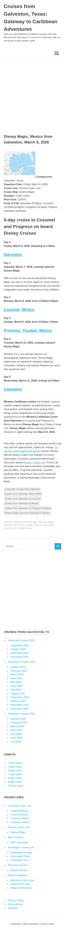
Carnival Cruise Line (19, 805)
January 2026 (18, 718)
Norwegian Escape (21, 852)
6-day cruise (15, 770)
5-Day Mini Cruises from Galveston (22, 489)
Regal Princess (19, 870)
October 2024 (18, 649)
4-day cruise (15, 763)
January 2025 (18, 667)
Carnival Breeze (20, 810)
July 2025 (16, 689)
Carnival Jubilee (20, 818)
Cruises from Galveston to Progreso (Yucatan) (28, 508)
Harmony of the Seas (22, 880)
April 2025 (16, 678)
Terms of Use (15, 904)
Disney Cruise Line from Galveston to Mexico (27, 513)
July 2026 (16, 741)
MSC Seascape (19, 842)
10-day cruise (15, 785)
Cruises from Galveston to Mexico (22, 503)
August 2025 (18, 693)
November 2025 (20, 705)
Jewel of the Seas (20, 884)
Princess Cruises (17, 865)
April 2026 (16, 730)
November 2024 (20, 653)
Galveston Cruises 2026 (21, 713)
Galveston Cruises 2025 (21, 662)
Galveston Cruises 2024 (21, 640)
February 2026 (19, 722)
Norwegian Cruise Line (21, 847)
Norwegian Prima (20, 856)
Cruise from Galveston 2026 (20, 522)
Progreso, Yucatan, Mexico (28, 330)
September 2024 (20, 645)
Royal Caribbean (17, 875)
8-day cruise (15, 778)
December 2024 (20, 657)
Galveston (13, 254)
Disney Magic (25, 528)
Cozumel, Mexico (19, 309)
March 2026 (17, 726)
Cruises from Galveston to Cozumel (22, 498)
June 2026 (16, 737)
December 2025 (20, 708)
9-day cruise (15, 782)
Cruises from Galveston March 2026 (23, 494)
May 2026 (16, 734)
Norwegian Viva (20, 860)
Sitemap (12, 908)
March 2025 (17, 674)
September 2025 (20, 697)
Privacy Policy (16, 900)
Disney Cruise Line (34, 462)
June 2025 (16, 686)
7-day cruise (15, 774)
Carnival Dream (19, 814)
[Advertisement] (32, 94)
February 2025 (19, 670)
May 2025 (16, 682)
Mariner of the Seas (21, 888)
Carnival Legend (20, 822)
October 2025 (18, 701)
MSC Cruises (15, 837)
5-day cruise (15, 766)
